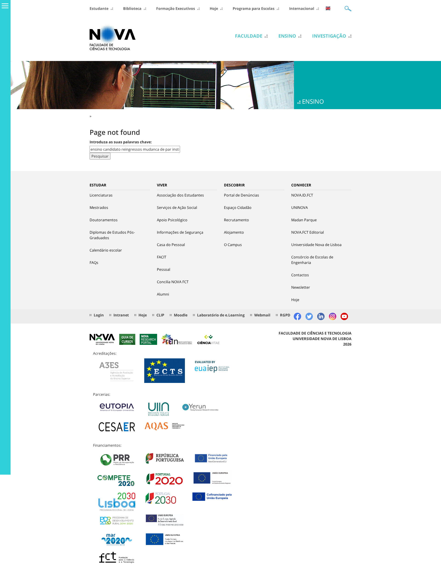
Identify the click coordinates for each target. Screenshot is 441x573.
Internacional (301, 8)
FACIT (161, 257)
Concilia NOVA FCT (173, 281)
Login (99, 315)
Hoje (214, 8)
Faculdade (248, 36)
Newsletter (300, 287)
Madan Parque (304, 219)
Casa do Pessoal (171, 244)
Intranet (121, 315)
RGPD (285, 315)
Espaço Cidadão (238, 207)
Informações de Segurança (180, 232)
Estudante (99, 8)
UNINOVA (299, 207)
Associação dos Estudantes (180, 195)
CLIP (160, 315)
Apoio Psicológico (172, 219)
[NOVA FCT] (113, 37)
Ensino (287, 36)
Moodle (180, 315)
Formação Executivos (175, 8)
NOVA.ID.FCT (302, 195)
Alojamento (234, 232)
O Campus (233, 244)
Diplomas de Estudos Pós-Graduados (112, 235)
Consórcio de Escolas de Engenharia (312, 260)
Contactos (300, 274)
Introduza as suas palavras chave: (121, 141)
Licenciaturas (101, 195)
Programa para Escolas (253, 8)
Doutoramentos (104, 219)
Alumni (163, 294)
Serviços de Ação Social (177, 207)
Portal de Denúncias (241, 195)
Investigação (329, 36)
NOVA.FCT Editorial (307, 232)
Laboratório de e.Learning (221, 315)
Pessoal (163, 269)
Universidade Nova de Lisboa (316, 244)
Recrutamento (236, 219)
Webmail (262, 315)
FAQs (94, 262)
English (328, 8)
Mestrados (99, 207)
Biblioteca (132, 8)
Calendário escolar (106, 250)
